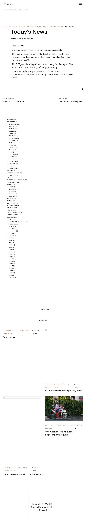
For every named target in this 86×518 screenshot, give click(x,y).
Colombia (12, 136)
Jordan (11, 147)
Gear (9, 166)
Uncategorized (13, 212)
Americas (12, 189)
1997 (10, 242)
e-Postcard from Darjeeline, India (63, 390)
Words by (22, 39)
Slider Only (11, 205)
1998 (10, 245)
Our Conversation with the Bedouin (22, 474)
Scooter (12, 231)
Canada (12, 129)
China (11, 133)
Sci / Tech (11, 203)
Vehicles (10, 217)
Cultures (15, 27)
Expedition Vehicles (17, 222)
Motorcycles (14, 226)
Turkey (50, 27)
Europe (11, 194)
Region (9, 184)
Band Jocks (9, 337)
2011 (10, 275)
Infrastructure (13, 173)
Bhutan (11, 126)
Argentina (13, 124)
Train (11, 233)
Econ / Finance (13, 164)
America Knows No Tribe (13, 101)
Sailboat (12, 229)
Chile (11, 131)
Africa (11, 187)
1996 (10, 240)
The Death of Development (71, 101)
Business (10, 119)
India (11, 143)
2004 (15, 10)
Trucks (11, 236)
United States (14, 159)
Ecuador (12, 138)
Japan (11, 145)
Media (32, 27)
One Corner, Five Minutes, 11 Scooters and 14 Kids (60, 433)
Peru (10, 150)
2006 (11, 263)
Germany (12, 140)
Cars (11, 219)
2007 (11, 266)
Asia (9, 27)
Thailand (12, 154)
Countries (11, 122)
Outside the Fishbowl (15, 180)
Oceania (12, 196)
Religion (10, 198)
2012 (10, 277)
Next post (63, 98)
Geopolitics (24, 27)
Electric (12, 175)
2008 (11, 268)
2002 (11, 254)
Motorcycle (14, 224)
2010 (10, 273)
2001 (10, 252)
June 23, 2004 (70, 27)
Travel (45, 27)
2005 (11, 261)
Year (10, 10)
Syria (11, 152)
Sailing (10, 201)
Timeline (38, 27)
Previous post (8, 98)
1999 (10, 247)
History (10, 170)
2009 (11, 270)
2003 (11, 256)
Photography (12, 182)
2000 (11, 249)
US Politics (58, 27)
